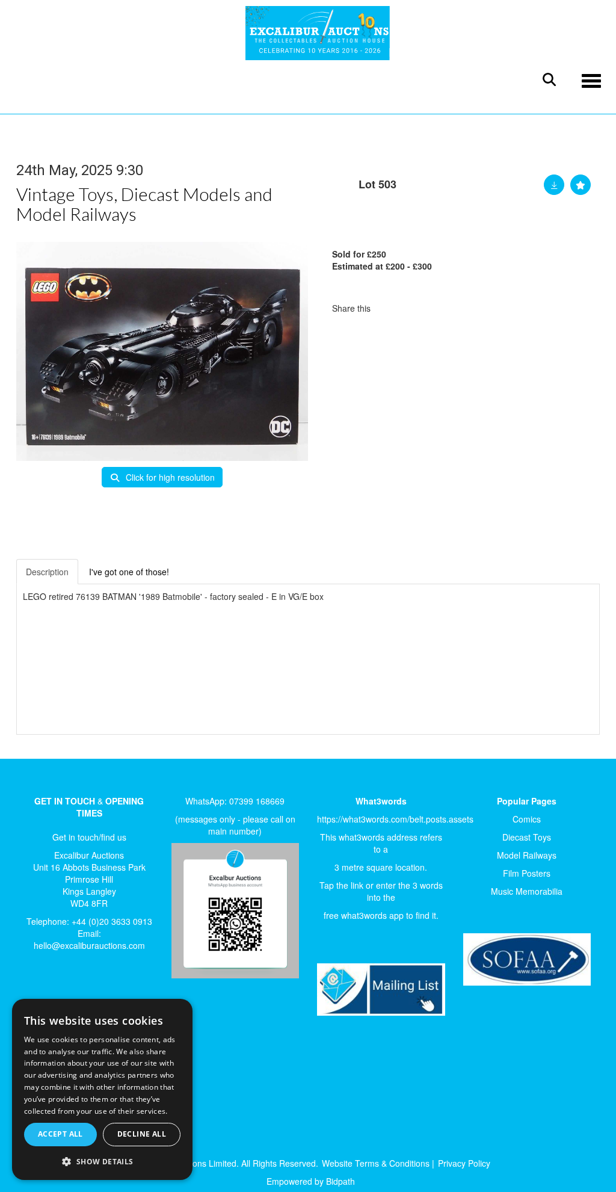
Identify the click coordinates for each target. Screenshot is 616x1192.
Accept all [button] (60, 1134)
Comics (527, 819)
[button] (102, 1161)
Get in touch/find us (89, 837)
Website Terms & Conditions (376, 1163)
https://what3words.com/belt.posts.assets (395, 819)
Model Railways (526, 855)
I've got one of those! (129, 572)
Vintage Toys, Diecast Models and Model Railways (144, 203)
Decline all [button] (141, 1134)
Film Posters (526, 873)
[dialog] (102, 1090)
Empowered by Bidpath (310, 1181)
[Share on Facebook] (390, 308)
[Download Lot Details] (554, 184)
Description (47, 572)
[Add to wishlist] (580, 184)
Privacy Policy (464, 1163)
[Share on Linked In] (415, 308)
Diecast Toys (526, 837)
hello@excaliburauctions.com (89, 945)
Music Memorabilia (526, 891)
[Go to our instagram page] (440, 308)
